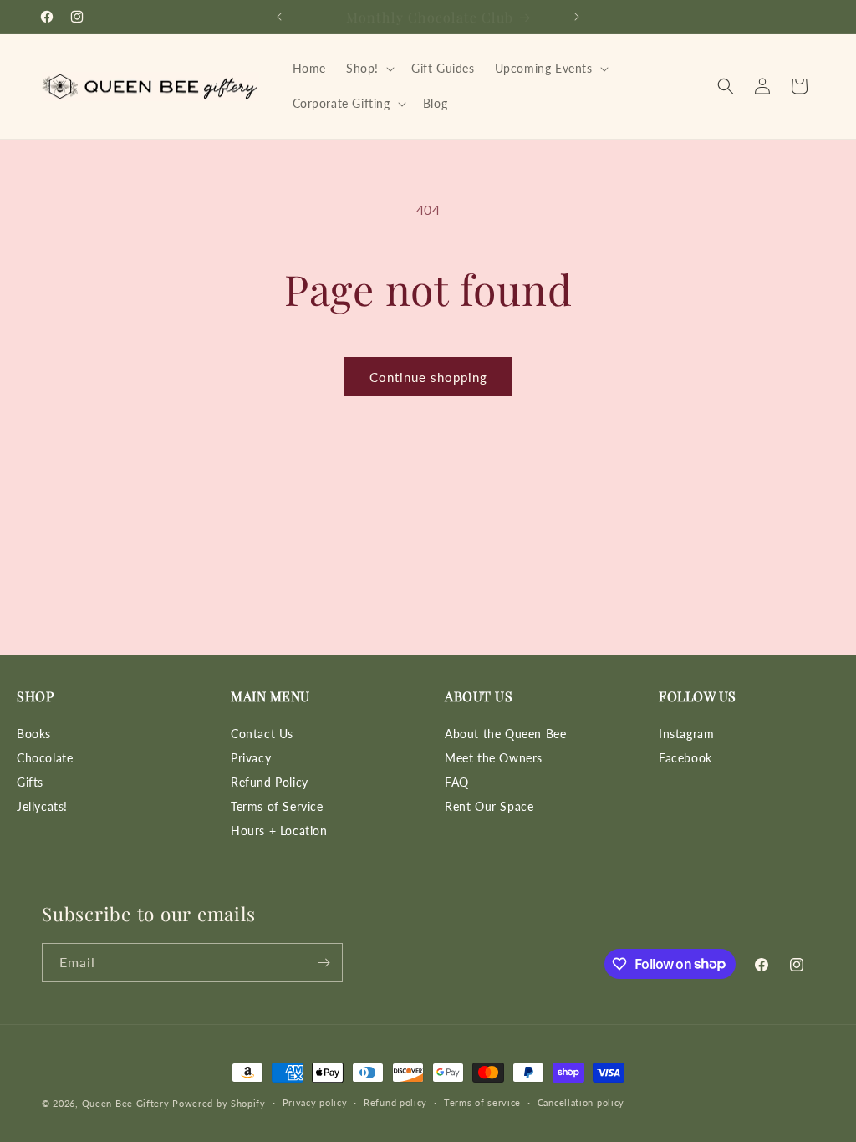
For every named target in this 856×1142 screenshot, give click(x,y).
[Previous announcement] (279, 17)
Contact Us (262, 733)
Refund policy (395, 1102)
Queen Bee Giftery (126, 1103)
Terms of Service (277, 806)
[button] (368, 68)
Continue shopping (428, 377)
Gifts (30, 782)
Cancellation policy (581, 1102)
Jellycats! (42, 806)
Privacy (251, 758)
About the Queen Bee (505, 733)
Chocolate (45, 758)
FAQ (457, 782)
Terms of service (482, 1102)
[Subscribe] (323, 962)
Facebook (685, 758)
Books (34, 733)
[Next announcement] (576, 17)
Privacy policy (315, 1102)
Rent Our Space (489, 806)
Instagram (686, 733)
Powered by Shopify (219, 1103)
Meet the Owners (494, 758)
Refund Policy (269, 782)
